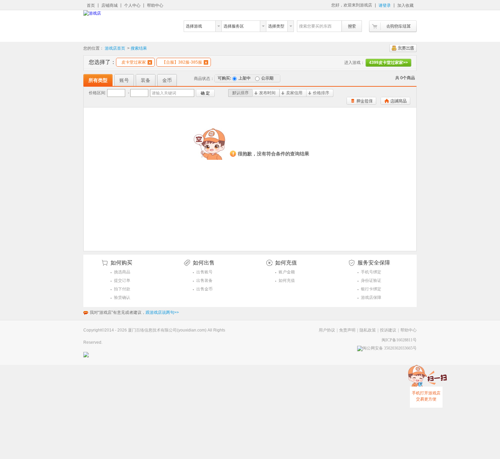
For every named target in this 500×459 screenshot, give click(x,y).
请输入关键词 (164, 93)
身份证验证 (371, 280)
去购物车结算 (393, 26)
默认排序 (240, 92)
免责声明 (347, 330)
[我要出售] (403, 48)
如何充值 (287, 280)
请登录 (385, 5)
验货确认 (122, 297)
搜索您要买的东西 (315, 26)
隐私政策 (368, 330)
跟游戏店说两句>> (162, 312)
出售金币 (204, 289)
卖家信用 (294, 92)
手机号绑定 (371, 272)
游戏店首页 (115, 48)
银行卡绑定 (371, 289)
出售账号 (204, 272)
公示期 (267, 78)
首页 (91, 5)
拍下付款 (122, 289)
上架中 (244, 78)
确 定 (205, 93)
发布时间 (267, 92)
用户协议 (327, 330)
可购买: (224, 78)
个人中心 (132, 5)
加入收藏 (405, 5)
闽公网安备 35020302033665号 (390, 348)
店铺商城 (109, 5)
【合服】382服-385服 (182, 62)
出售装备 (204, 280)
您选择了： (102, 62)
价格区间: (97, 92)
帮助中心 (155, 5)
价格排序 (321, 92)
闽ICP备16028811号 (399, 340)
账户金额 (287, 272)
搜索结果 (139, 48)
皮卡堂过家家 (133, 62)
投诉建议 (388, 330)
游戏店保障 (371, 297)
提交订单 (122, 280)
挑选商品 (122, 272)
